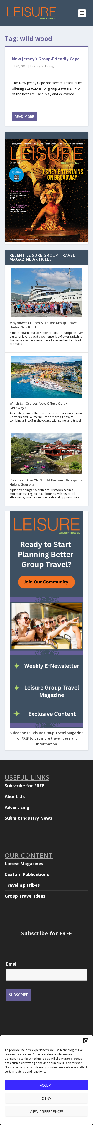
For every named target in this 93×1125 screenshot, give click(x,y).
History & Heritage (42, 66)
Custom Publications (27, 874)
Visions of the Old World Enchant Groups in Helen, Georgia (46, 482)
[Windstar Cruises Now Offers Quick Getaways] (46, 377)
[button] (85, 1040)
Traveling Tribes (22, 885)
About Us (15, 796)
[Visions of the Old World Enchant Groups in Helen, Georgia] (46, 454)
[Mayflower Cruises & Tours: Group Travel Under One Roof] (46, 293)
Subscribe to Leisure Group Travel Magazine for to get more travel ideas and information (46, 739)
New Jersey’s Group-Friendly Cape (46, 58)
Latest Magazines (24, 863)
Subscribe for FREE (25, 785)
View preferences (47, 1111)
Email (12, 964)
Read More (24, 116)
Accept (46, 1085)
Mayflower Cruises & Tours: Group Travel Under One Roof (44, 325)
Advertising (17, 807)
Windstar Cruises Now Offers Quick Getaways (38, 405)
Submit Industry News (28, 818)
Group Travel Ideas (25, 896)
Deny (46, 1098)
